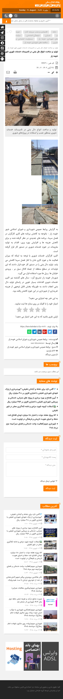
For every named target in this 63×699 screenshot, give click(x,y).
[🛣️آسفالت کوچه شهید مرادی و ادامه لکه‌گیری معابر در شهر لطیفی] (31, 545)
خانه (54, 31)
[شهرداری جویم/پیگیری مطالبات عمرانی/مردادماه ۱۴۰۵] (31, 591)
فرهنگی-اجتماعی (32, 35)
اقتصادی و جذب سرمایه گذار (36, 31)
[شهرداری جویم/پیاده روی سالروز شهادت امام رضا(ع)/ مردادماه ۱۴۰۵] (31, 626)
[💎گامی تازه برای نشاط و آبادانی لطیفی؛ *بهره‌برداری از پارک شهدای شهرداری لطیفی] (31, 519)
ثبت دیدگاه (50, 488)
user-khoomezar (37, 343)
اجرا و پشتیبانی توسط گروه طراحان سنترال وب (43, 690)
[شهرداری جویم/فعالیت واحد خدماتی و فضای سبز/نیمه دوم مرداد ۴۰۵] (31, 569)
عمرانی (47, 35)
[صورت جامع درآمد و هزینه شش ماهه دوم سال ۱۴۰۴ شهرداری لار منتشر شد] (31, 602)
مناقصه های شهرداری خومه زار (36, 42)
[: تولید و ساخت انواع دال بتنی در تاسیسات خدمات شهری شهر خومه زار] (8, 72)
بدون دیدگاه (50, 354)
